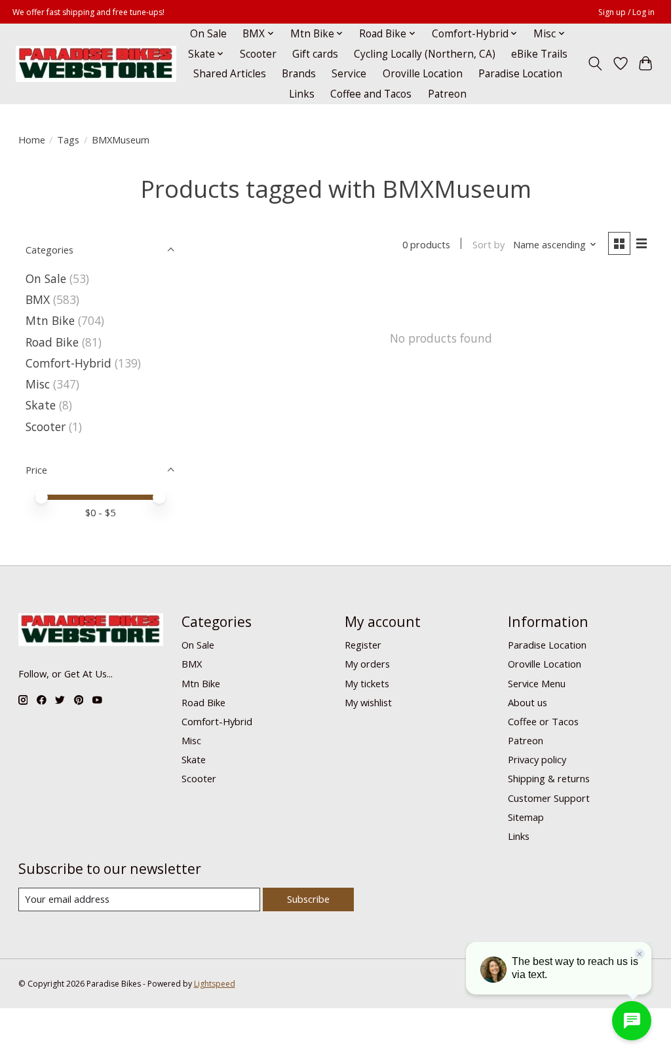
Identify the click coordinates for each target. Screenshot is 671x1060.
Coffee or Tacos (543, 721)
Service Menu (537, 683)
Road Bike (52, 342)
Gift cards (315, 54)
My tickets (367, 683)
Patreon (447, 94)
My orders (367, 663)
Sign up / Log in (626, 12)
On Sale (208, 34)
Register (363, 644)
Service (349, 74)
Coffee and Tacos (371, 94)
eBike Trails (539, 54)
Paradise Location (520, 74)
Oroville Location (423, 74)
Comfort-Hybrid (68, 363)
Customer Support (549, 797)
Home (31, 139)
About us (527, 702)
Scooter (258, 54)
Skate (41, 405)
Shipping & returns (549, 778)
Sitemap (526, 816)
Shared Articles (229, 74)
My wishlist (368, 702)
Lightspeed (214, 983)
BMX (38, 299)
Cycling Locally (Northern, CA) (424, 54)
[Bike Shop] (96, 64)
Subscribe (308, 898)
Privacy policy (537, 759)
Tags (68, 139)
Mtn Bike (50, 320)
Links (302, 94)
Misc (38, 384)
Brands (299, 74)
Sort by (488, 244)
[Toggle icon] (594, 63)
